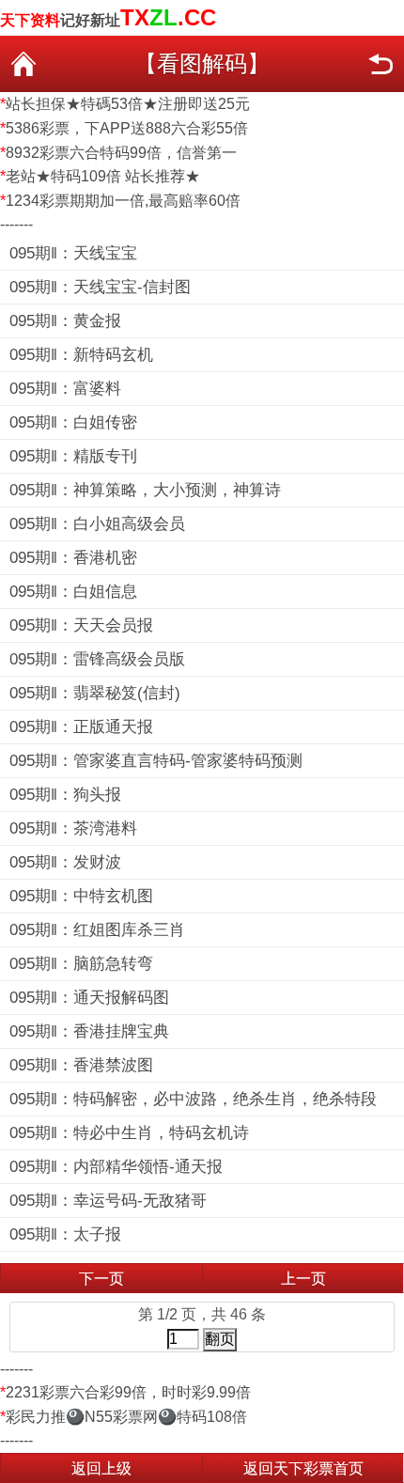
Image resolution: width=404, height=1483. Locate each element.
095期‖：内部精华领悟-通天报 (116, 1167)
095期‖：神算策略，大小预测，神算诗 (145, 490)
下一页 (101, 1279)
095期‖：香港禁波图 (81, 1065)
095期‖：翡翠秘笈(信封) (94, 693)
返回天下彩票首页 (303, 1468)
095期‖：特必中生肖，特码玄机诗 (129, 1133)
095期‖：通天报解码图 (89, 998)
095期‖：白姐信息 (73, 592)
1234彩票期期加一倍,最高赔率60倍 (123, 201)
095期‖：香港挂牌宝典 (89, 1031)
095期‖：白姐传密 (73, 422)
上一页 (303, 1279)
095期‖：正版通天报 (81, 727)
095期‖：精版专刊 (73, 456)
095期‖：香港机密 (73, 558)
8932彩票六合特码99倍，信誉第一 (121, 153)
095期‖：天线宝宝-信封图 (100, 287)
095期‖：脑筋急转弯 (81, 964)
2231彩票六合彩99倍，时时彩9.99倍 (128, 1392)
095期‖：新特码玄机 (81, 355)
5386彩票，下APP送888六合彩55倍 (127, 128)
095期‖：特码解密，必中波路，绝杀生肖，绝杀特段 (193, 1099)
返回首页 (23, 64)
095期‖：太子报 (65, 1234)
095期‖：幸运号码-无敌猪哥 (108, 1201)
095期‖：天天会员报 (81, 625)
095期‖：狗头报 (65, 795)
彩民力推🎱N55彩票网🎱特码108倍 (126, 1417)
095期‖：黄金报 (65, 321)
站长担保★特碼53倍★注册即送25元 (128, 104)
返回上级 (101, 1468)
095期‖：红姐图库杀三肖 (97, 930)
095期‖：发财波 (65, 862)
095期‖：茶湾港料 (73, 828)
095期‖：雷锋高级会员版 (97, 659)
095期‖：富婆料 (65, 389)
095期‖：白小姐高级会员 (97, 524)
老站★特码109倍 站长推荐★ (103, 176)
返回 (380, 64)
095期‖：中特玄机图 (81, 896)
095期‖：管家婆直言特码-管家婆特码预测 (156, 761)
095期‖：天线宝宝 (73, 253)
